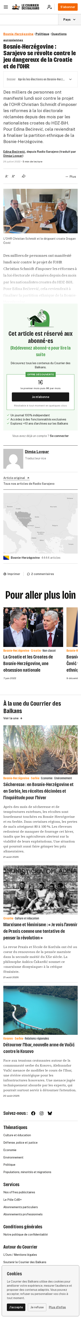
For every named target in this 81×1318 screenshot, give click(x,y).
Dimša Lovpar (12, 155)
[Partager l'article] (24, 176)
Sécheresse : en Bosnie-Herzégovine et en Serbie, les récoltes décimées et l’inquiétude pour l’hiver (38, 791)
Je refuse (37, 1307)
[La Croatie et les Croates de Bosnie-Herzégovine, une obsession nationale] (33, 627)
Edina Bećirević (14, 151)
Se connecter (59, 436)
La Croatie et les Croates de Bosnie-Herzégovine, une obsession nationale (28, 663)
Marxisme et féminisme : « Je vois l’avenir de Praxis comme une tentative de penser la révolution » (40, 931)
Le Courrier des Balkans (30, 7)
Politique (42, 34)
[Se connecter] (51, 7)
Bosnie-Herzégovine (18, 34)
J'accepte (16, 1307)
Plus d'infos (57, 1307)
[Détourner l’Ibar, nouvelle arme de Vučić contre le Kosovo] (40, 1010)
